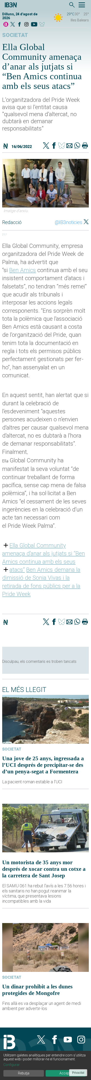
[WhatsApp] (77, 146)
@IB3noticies (68, 222)
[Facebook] (19, 24)
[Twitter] (46, 146)
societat (15, 35)
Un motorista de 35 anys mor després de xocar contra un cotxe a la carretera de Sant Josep (44, 869)
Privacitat (78, 1072)
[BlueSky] (43, 24)
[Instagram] (26, 24)
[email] (69, 146)
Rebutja (23, 1073)
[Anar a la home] (5, 24)
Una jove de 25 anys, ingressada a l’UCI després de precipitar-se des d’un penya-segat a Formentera (43, 765)
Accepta (65, 1073)
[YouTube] (34, 24)
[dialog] (45, 1065)
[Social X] (12, 24)
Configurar (11, 1065)
